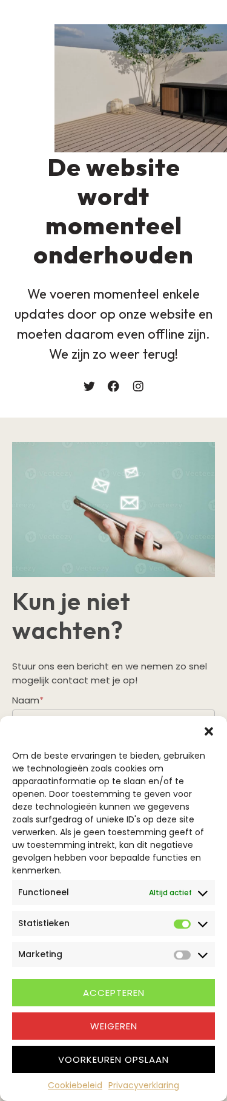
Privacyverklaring (143, 1085)
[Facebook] (113, 386)
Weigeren (113, 1026)
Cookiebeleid (75, 1085)
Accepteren (114, 992)
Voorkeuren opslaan (113, 1059)
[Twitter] (89, 386)
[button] (209, 731)
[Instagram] (138, 386)
